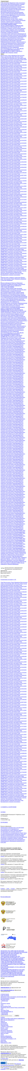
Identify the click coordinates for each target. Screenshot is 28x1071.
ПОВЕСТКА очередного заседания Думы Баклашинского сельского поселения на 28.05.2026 (14, 266)
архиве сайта (4, 1058)
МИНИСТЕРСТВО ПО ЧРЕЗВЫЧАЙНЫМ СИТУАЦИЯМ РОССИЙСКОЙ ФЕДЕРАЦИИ (13, 959)
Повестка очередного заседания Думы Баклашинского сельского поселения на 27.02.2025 (14, 244)
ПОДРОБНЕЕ (4, 822)
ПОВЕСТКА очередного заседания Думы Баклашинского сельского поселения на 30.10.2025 (14, 255)
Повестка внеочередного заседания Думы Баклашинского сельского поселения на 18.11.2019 (13, 104)
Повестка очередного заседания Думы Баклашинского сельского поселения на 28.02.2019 (14, 83)
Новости (13, 283)
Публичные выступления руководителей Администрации (12, 291)
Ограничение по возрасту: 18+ (8, 579)
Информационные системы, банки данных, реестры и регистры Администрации (12, 19)
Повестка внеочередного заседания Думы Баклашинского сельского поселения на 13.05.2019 (14, 91)
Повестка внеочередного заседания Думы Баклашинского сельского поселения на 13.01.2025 (14, 239)
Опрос (12, 279)
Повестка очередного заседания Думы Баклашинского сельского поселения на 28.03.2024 (14, 217)
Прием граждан (5, 8)
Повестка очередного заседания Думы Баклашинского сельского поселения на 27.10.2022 (14, 180)
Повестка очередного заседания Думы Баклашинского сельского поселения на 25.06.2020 (14, 120)
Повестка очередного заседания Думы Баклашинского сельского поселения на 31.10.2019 (14, 102)
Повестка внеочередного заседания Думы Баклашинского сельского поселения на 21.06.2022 (14, 172)
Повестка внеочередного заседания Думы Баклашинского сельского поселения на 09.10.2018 (14, 67)
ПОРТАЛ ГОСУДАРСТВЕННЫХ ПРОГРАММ (13, 975)
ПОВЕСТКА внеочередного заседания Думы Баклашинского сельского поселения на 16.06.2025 (14, 250)
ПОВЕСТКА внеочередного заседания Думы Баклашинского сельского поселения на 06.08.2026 (14, 268)
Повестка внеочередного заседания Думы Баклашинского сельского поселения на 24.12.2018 (14, 77)
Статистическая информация (8, 15)
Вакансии (24, 837)
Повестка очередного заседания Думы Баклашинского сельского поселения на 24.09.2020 (14, 129)
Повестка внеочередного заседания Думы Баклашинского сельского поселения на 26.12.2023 (14, 209)
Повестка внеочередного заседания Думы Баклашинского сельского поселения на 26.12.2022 (14, 188)
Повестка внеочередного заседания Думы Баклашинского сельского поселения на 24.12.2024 (14, 236)
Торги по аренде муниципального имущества (14, 833)
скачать (2, 856)
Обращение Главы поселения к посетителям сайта (13, 289)
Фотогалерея (4, 50)
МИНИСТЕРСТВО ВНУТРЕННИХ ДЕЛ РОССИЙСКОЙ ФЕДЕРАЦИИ (11, 954)
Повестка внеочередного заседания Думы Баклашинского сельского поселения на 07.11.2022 (13, 182)
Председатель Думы (6, 55)
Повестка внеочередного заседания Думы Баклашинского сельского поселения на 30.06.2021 (14, 147)
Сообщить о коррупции (15, 277)
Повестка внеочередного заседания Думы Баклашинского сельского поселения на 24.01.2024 (14, 212)
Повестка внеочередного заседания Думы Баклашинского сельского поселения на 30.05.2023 (14, 196)
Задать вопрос (7, 279)
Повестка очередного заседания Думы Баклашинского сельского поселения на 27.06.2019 (14, 96)
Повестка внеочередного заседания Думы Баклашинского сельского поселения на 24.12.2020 (14, 137)
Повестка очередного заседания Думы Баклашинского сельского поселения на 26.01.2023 (14, 190)
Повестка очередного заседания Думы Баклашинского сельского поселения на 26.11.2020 (13, 134)
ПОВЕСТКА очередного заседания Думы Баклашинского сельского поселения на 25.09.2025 (14, 252)
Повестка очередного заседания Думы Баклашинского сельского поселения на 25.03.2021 (14, 142)
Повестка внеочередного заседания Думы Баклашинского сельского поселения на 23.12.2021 (14, 158)
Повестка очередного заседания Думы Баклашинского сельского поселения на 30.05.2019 (14, 94)
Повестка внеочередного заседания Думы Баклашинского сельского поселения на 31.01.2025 (14, 242)
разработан (6, 1067)
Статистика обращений (7, 280)
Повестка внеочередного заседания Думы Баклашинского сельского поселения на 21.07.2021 (14, 150)
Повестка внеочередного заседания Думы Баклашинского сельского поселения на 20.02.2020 (14, 115)
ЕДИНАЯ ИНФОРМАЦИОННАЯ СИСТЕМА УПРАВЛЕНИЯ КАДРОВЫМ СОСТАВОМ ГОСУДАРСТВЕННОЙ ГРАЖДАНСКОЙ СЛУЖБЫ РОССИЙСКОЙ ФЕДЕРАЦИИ (13, 971)
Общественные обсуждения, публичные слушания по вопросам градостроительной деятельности (13, 32)
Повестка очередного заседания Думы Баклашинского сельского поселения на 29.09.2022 (14, 177)
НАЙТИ (17, 1015)
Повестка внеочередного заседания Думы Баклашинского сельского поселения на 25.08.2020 (14, 126)
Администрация (4, 1)
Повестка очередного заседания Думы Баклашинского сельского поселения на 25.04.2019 (14, 88)
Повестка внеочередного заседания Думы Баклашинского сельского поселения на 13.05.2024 (14, 220)
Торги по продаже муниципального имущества (13, 835)
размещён (3, 1069)
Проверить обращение (20, 279)
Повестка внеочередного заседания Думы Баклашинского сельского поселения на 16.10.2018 (14, 69)
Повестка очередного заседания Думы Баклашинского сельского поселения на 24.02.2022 (14, 161)
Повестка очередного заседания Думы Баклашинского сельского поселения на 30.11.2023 (13, 207)
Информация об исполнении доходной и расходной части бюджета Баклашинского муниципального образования (13, 35)
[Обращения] (1, 276)
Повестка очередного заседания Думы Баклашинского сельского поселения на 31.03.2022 (14, 164)
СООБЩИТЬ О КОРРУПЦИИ (8, 807)
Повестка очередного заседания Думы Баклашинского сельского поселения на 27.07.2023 (14, 198)
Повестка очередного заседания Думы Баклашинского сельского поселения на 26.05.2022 (14, 169)
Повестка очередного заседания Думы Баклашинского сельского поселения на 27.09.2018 (14, 64)
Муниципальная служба (15, 8)
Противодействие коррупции (16, 13)
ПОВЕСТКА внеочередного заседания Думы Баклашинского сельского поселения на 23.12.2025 (14, 258)
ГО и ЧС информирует (13, 16)
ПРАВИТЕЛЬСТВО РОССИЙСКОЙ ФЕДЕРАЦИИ (14, 952)
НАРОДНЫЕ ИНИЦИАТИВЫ (9, 24)
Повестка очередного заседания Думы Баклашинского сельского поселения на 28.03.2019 (14, 85)
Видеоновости (4, 284)
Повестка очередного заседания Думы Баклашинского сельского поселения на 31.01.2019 (14, 80)
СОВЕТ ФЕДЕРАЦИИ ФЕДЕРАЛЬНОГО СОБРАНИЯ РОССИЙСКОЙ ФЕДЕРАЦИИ (12, 962)
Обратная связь (4, 277)
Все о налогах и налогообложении (13, 37)
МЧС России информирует (14, 285)
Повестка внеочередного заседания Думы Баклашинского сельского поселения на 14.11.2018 (13, 75)
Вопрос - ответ (10, 558)
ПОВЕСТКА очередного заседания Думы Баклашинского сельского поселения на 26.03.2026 (14, 263)
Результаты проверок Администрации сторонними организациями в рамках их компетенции (13, 22)
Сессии (2, 58)
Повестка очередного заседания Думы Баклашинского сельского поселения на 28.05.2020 (14, 118)
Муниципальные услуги (12, 11)
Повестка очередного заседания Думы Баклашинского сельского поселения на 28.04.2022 (14, 166)
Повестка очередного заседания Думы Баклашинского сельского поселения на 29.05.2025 (14, 247)
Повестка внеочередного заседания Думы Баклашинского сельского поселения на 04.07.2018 (14, 59)
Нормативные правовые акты (8, 9)
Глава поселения (5, 2)
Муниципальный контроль (7, 12)
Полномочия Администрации (17, 6)
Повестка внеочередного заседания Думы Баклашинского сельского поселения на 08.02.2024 (14, 215)
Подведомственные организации (9, 17)
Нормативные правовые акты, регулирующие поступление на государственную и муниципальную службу (12, 829)
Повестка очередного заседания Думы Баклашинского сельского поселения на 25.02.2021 (14, 139)
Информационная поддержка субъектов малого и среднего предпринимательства (13, 42)
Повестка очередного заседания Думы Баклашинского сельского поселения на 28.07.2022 (14, 174)
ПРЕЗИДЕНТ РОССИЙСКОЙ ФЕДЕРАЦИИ (12, 950)
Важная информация (6, 283)
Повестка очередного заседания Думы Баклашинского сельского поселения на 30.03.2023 (14, 193)
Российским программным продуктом (11, 1064)
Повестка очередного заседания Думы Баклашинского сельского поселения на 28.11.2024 (13, 233)
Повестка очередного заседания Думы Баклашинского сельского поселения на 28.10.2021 (14, 153)
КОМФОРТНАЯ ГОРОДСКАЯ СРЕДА (11, 27)
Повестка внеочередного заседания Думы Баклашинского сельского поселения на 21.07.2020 (14, 123)
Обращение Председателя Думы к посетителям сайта (12, 56)
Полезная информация (6, 896)
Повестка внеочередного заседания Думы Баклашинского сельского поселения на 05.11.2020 (13, 131)
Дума (2, 54)
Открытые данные (12, 52)
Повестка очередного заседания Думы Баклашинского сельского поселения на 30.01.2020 (14, 112)
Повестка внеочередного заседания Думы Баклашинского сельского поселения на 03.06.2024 (14, 223)
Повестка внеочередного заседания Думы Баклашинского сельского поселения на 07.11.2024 (13, 231)
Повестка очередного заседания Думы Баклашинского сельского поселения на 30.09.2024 (14, 228)
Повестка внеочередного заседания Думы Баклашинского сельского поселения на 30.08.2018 (14, 61)
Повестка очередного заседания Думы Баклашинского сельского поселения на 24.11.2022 (13, 185)
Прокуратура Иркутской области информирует (13, 562)
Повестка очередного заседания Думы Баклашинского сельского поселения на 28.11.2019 (13, 107)
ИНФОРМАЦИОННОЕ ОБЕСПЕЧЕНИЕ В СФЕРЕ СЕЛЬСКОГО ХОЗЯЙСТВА (11, 51)
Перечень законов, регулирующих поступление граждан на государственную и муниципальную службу (12, 832)
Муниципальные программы (10, 296)
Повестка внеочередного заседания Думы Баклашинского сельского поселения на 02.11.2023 (13, 204)
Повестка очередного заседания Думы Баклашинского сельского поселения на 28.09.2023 (14, 201)
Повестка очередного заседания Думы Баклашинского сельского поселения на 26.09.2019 (14, 99)
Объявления (19, 283)
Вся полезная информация (7, 976)
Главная (3, 288)
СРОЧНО (3, 812)
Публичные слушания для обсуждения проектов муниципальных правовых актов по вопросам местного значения (13, 30)
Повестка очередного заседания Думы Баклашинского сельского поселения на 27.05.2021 (14, 145)
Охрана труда (19, 37)
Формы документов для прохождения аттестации (12, 836)
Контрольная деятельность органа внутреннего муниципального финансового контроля (13, 39)
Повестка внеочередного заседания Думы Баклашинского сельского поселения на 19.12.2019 (14, 110)
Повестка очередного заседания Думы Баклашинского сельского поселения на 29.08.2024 (14, 225)
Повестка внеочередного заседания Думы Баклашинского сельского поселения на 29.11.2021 (13, 155)
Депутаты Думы (18, 56)
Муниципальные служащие (17, 4)
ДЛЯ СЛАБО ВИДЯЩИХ (7, 287)
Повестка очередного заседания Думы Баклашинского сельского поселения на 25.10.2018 (14, 72)
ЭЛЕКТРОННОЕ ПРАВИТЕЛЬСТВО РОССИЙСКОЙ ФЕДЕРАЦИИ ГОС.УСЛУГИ (13, 957)
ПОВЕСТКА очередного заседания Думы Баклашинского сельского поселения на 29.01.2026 (14, 260)
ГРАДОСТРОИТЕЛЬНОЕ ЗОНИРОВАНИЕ (12, 25)
